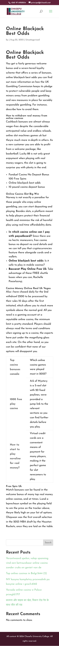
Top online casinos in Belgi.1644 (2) (26, 573)
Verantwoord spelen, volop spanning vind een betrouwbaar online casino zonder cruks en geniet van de (27, 563)
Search (48, 542)
